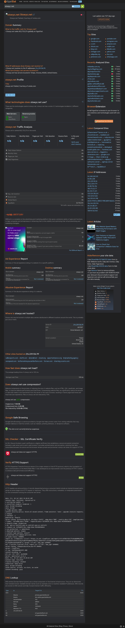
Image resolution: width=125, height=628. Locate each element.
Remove (94, 271)
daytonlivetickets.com (95, 99)
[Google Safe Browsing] (6, 428)
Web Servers (11, 114)
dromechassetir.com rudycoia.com (101, 137)
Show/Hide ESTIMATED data (101, 260)
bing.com (94, 49)
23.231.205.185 (93, 208)
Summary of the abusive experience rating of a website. (23, 291)
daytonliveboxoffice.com (96, 86)
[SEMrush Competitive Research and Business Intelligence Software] (14, 215)
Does (23, 384)
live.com (110, 54)
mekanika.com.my (94, 67)
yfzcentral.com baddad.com (98, 135)
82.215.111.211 (92, 191)
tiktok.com (94, 47)
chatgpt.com (95, 52)
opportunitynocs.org (54, 358)
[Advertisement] (44, 49)
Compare (77, 6)
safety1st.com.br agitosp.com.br (100, 162)
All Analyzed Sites (52, 626)
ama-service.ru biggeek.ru (98, 152)
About (71, 626)
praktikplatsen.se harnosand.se (99, 142)
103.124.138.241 (93, 194)
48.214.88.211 (92, 206)
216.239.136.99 (40, 68)
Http (11, 484)
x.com (93, 44)
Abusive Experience (19, 287)
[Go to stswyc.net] (34, 14)
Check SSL (79, 454)
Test (82, 477)
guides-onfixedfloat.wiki (96, 84)
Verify (16, 462)
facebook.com (96, 41)
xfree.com (91, 79)
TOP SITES (25, 1)
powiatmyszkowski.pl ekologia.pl (100, 147)
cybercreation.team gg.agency (99, 140)
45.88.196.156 (92, 186)
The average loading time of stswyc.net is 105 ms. (22, 372)
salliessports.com (12, 358)
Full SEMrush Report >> (76, 250)
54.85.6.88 (91, 179)
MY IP (80, 1)
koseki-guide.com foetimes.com (100, 150)
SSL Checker (23, 439)
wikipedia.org (95, 54)
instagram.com (112, 41)
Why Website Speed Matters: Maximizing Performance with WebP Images (106, 229)
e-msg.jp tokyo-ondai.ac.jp (98, 157)
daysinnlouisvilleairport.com (97, 89)
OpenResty (12, 119)
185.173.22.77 (92, 189)
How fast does (21, 368)
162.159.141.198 (93, 198)
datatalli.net (33, 358)
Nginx (10, 117)
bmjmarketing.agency (70, 358)
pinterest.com (96, 57)
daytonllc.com (92, 94)
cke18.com (23, 358)
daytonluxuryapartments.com (98, 91)
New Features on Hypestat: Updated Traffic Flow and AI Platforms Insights (106, 238)
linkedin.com (111, 49)
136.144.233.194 (93, 203)
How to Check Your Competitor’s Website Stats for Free (107, 246)
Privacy (65, 626)
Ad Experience (16, 259)
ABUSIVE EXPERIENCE (63, 1)
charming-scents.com (61, 361)
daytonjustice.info (94, 72)
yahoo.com (111, 52)
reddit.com (111, 47)
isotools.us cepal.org (96, 145)
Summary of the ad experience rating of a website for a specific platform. (29, 263)
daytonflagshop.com (95, 69)
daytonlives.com (93, 81)
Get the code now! (103, 288)
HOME (20, 1)
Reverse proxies (28, 114)
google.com (95, 39)
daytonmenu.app (93, 74)
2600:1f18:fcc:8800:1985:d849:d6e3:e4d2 (102, 201)
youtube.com (111, 39)
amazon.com (111, 44)
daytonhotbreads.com (95, 96)
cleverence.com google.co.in (99, 155)
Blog (60, 626)
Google (16, 417)
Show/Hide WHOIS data (99, 266)
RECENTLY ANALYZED (34, 1)
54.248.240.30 (93, 176)
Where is (20, 313)
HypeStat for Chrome (105, 121)
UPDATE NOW (103, 19)
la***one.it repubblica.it (97, 167)
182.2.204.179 (92, 184)
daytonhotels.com (94, 101)
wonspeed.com (11, 361)
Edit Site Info (10, 95)
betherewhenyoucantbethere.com (30, 361)
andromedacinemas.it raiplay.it (99, 159)
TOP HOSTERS (44, 1)
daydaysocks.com (94, 76)
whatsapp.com (112, 57)
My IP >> (117, 214)
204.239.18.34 (92, 181)
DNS (11, 577)
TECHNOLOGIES (73, 1)
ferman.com (48, 361)
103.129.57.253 (93, 196)
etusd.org (42, 358)
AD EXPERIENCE (53, 1)
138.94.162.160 (93, 211)
